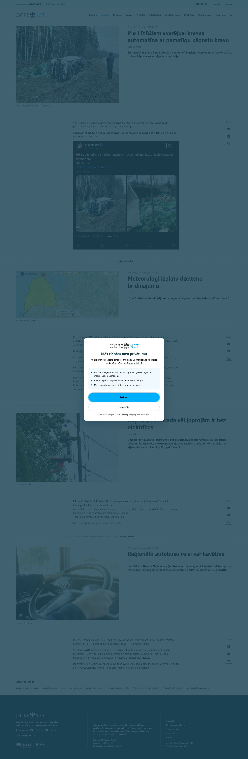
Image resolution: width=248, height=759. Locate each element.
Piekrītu (124, 397)
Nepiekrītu (124, 407)
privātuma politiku (132, 363)
